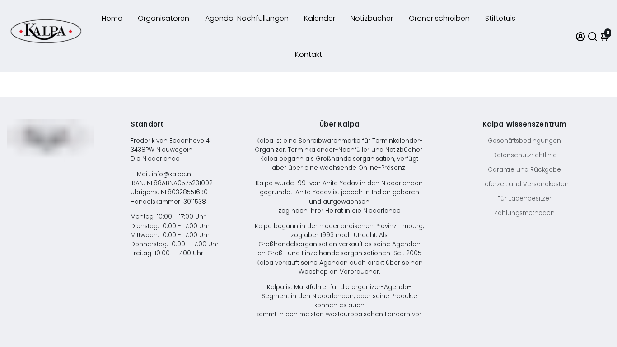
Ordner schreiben (439, 18)
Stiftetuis (500, 18)
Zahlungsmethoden (524, 213)
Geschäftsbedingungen (524, 140)
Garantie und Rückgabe (524, 169)
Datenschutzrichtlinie (524, 155)
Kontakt (308, 54)
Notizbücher (372, 18)
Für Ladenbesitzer (524, 198)
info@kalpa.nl (172, 174)
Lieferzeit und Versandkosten (525, 184)
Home (112, 18)
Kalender (319, 18)
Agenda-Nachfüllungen (247, 18)
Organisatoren (163, 18)
